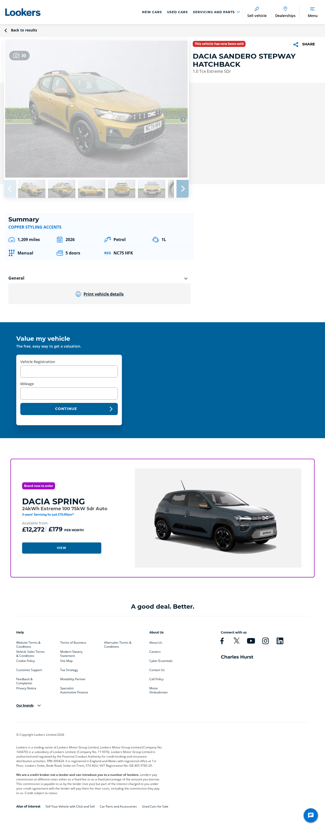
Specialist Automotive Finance (74, 689)
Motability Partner (73, 679)
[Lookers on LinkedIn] (280, 641)
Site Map (66, 661)
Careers (155, 652)
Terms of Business (73, 643)
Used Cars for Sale (155, 806)
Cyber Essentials (161, 661)
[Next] (183, 119)
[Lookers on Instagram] (265, 641)
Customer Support (29, 670)
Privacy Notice (26, 688)
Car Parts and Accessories (118, 806)
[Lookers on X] (236, 641)
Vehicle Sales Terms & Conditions (30, 653)
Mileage (27, 383)
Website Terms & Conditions (28, 644)
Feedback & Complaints (24, 680)
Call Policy (156, 679)
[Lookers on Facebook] (222, 641)
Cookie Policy (25, 661)
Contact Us (157, 670)
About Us (155, 643)
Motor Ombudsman (158, 689)
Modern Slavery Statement (71, 653)
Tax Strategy (69, 670)
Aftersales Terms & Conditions (118, 644)
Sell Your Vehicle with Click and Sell (70, 806)
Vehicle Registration (37, 361)
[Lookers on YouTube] (251, 641)
